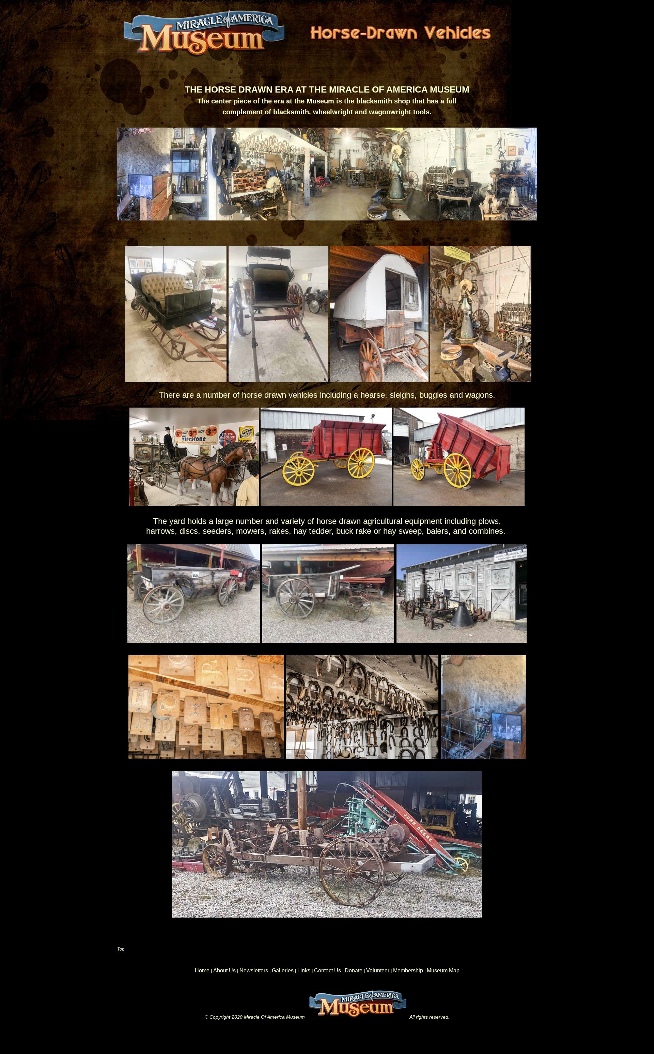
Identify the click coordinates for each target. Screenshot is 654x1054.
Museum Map (443, 970)
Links (303, 970)
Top (120, 949)
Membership (408, 970)
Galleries (283, 970)
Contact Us (328, 970)
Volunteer (378, 970)
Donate (353, 970)
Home (202, 970)
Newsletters (253, 970)
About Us (224, 970)
